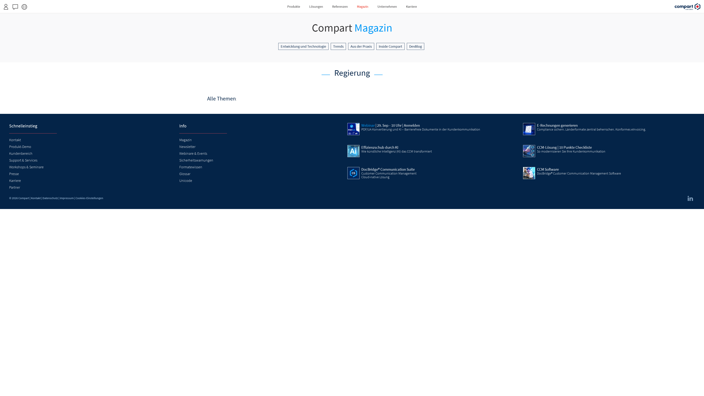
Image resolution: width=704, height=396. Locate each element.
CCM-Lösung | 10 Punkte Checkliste (564, 147)
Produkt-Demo (20, 146)
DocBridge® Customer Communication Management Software (579, 173)
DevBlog (415, 46)
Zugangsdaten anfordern (374, 4)
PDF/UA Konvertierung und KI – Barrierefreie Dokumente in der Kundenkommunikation (420, 129)
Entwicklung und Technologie (303, 46)
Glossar (184, 173)
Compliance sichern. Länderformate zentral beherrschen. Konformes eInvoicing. (591, 129)
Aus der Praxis (361, 46)
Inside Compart (390, 46)
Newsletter (187, 146)
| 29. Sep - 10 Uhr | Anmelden (390, 125)
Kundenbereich (20, 153)
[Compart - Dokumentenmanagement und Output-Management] (687, 6)
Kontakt (15, 140)
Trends (338, 46)
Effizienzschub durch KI (379, 147)
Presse (14, 173)
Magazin (185, 140)
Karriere (15, 180)
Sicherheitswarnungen (196, 160)
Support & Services (23, 160)
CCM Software (548, 169)
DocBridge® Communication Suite (388, 169)
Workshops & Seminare (26, 167)
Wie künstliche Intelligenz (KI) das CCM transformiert (396, 151)
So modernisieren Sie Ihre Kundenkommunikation (571, 151)
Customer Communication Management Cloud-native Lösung (389, 175)
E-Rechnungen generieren (557, 125)
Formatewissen (190, 167)
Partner (14, 187)
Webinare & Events (193, 153)
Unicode (185, 180)
